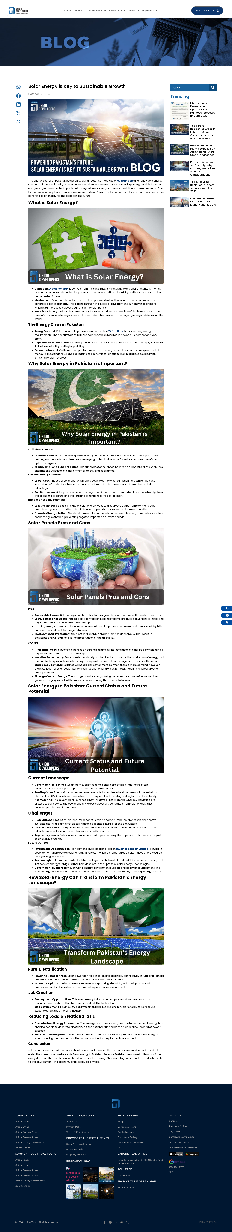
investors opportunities (132, 849)
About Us (79, 10)
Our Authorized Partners (183, 1147)
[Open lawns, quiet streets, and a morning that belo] (90, 1191)
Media (132, 10)
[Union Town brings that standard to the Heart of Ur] (90, 1174)
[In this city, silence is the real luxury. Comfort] (106, 1174)
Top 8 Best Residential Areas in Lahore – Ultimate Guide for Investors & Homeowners (202, 132)
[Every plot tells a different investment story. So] (73, 1191)
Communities (94, 10)
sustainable (125, 181)
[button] (18, 87)
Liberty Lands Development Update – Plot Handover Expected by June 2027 (202, 109)
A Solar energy (59, 289)
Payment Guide (178, 1126)
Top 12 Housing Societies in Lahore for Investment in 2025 (202, 186)
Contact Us (175, 1115)
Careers (173, 1120)
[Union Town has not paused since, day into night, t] (106, 1191)
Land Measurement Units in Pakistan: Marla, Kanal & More (203, 202)
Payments (148, 10)
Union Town (176, 1166)
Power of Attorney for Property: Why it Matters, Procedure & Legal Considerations (202, 168)
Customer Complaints (181, 1137)
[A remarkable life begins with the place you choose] (73, 1174)
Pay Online (175, 1131)
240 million (115, 331)
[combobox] (189, 87)
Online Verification (179, 1142)
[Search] (213, 87)
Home (67, 10)
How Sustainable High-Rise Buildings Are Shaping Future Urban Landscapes (202, 150)
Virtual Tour (115, 10)
